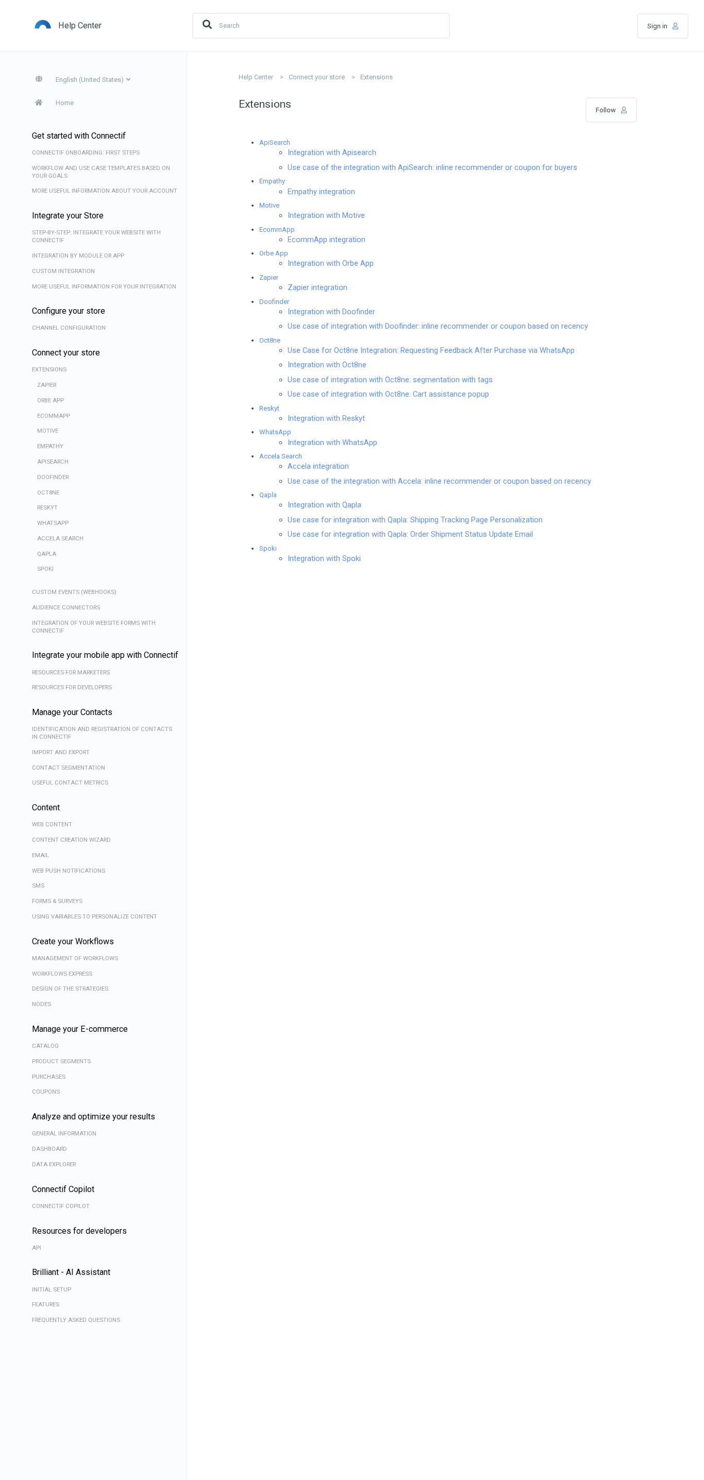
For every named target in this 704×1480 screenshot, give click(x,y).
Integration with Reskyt (326, 418)
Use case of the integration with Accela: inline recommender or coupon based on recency (439, 481)
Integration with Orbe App (331, 263)
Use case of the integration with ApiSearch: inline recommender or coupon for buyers (432, 167)
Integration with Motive (326, 215)
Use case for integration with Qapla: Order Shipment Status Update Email (410, 534)
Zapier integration (317, 287)
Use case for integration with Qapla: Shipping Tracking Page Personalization (415, 519)
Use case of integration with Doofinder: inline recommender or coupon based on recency (438, 326)
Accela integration (318, 466)
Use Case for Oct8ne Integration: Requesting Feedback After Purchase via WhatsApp (431, 350)
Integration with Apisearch (332, 152)
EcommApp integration (326, 239)
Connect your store (317, 77)
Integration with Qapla (324, 504)
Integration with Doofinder (331, 311)
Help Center (256, 77)
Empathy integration (321, 191)
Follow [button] (606, 110)
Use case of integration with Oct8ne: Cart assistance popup (388, 394)
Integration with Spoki (324, 558)
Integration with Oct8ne (327, 364)
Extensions (376, 77)
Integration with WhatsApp (332, 442)
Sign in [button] (657, 26)
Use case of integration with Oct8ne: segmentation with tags (390, 379)
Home (65, 103)
